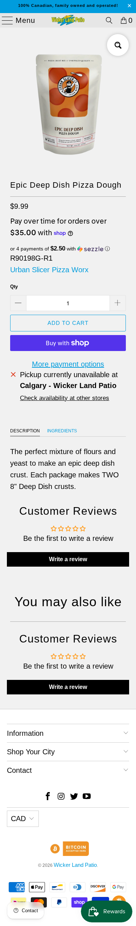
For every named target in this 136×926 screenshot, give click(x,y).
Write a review (68, 559)
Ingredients (62, 430)
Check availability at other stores (64, 398)
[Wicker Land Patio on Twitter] (74, 797)
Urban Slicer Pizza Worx (49, 270)
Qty (14, 286)
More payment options (68, 364)
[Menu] (4, 20)
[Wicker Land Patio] (68, 20)
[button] (67, 248)
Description (25, 430)
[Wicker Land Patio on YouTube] (87, 797)
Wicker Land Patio (75, 865)
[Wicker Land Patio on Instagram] (61, 797)
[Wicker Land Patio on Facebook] (48, 797)
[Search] (109, 20)
